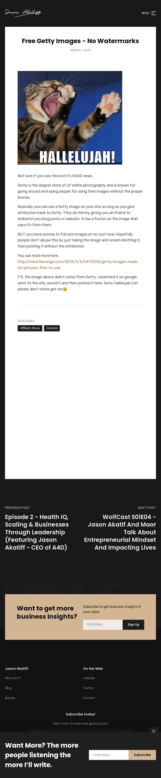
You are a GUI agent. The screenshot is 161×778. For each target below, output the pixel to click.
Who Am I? (13, 678)
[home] (23, 13)
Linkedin (89, 678)
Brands (10, 698)
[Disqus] (80, 398)
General (52, 328)
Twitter (88, 688)
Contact (89, 698)
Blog (8, 688)
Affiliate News (30, 328)
